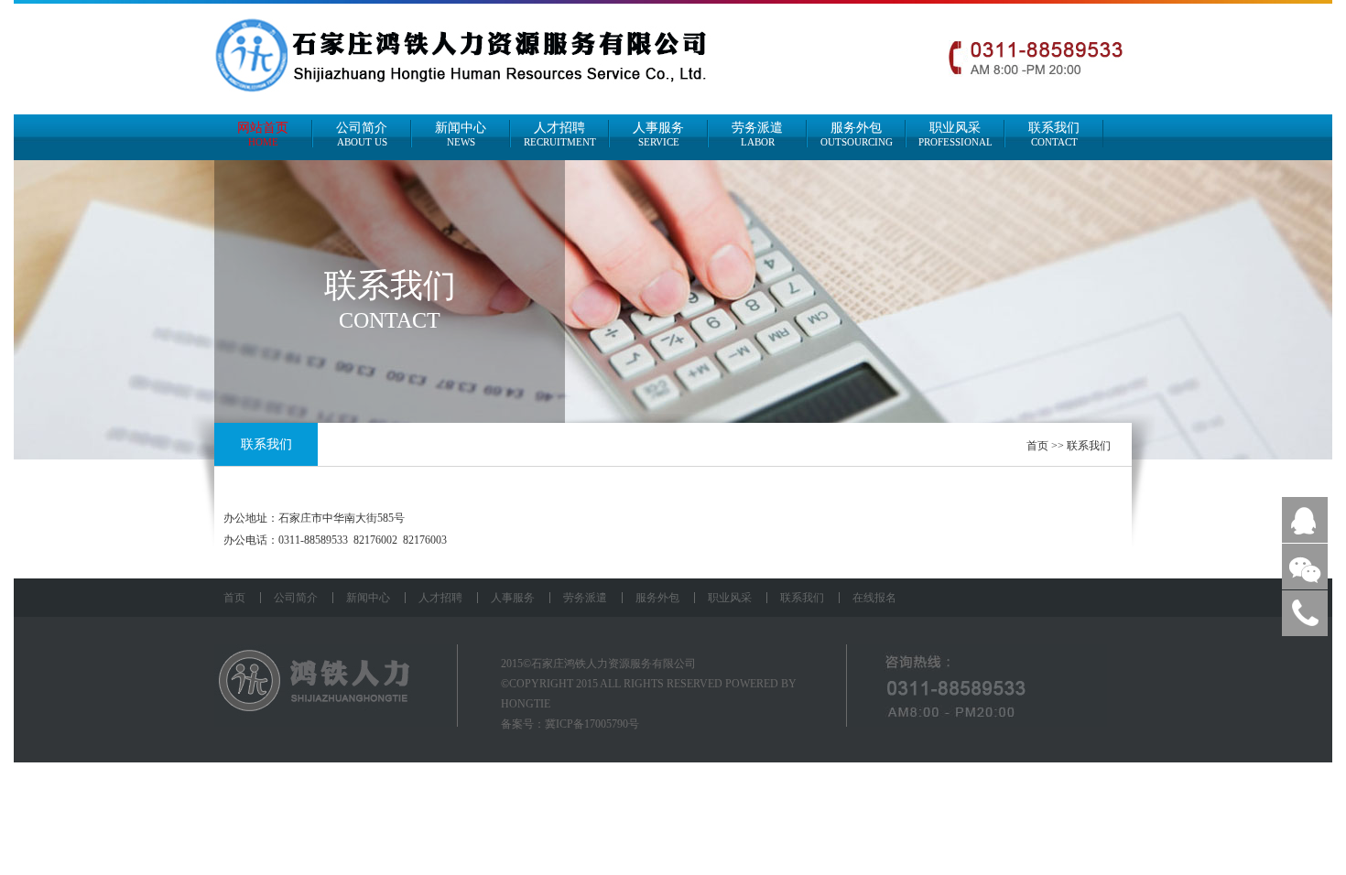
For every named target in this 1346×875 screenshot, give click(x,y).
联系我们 (1054, 134)
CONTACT (389, 320)
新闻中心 (460, 134)
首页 (1037, 445)
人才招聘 (560, 134)
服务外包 (856, 134)
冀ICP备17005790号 (592, 724)
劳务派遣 (757, 134)
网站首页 (262, 134)
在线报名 (874, 597)
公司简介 (361, 134)
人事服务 (658, 134)
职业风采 (955, 134)
